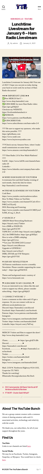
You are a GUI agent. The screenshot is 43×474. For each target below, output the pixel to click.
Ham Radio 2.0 (17, 19)
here (29, 446)
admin (15, 43)
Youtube (28, 19)
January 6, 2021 (29, 43)
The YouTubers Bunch (18, 469)
